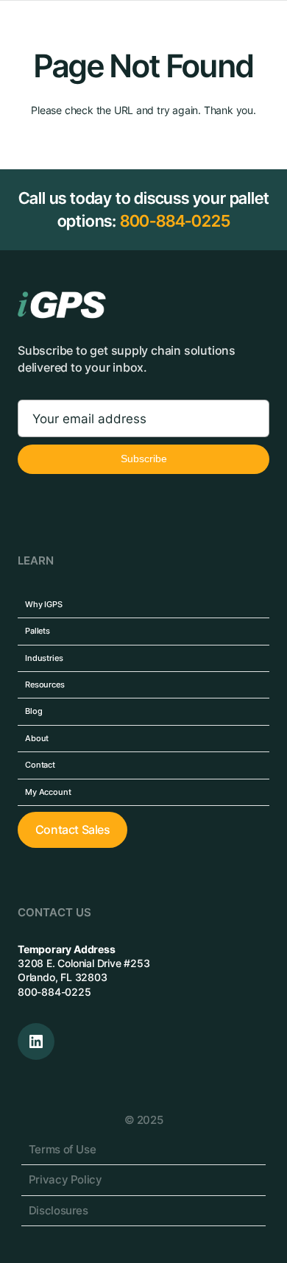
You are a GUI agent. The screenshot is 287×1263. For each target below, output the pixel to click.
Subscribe (144, 458)
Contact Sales (72, 829)
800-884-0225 (175, 220)
